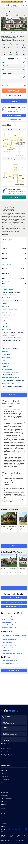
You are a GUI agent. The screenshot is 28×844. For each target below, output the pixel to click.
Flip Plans (21, 125)
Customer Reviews (5, 820)
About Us (3, 814)
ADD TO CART (14, 91)
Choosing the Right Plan (7, 755)
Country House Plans (7, 619)
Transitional (13, 294)
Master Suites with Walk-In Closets (11, 653)
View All (13, 588)
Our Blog (3, 826)
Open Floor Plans (6, 650)
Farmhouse (17, 292)
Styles (6, 8)
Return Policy (4, 776)
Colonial (5, 292)
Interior (5, 32)
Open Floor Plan (16, 340)
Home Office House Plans (9, 639)
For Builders (4, 804)
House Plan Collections (7, 761)
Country (11, 292)
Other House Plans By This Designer (13, 598)
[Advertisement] (14, 689)
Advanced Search (5, 748)
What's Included (5, 792)
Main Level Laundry (7, 337)
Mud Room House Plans (8, 648)
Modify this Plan (14, 197)
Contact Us (4, 773)
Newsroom (3, 823)
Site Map (25, 836)
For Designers (4, 801)
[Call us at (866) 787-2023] (26, 2)
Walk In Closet (6, 389)
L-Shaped (5, 342)
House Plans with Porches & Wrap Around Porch (13, 636)
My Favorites (4, 782)
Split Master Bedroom (17, 389)
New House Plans (5, 751)
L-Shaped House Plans (8, 642)
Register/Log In (5, 779)
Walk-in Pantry (15, 372)
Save (6, 15)
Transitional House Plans (8, 627)
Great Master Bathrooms (8, 645)
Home (2, 8)
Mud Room (5, 335)
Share (24, 15)
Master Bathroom (18, 386)
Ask (17, 15)
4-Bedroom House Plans (13, 606)
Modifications (4, 795)
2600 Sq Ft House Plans (13, 602)
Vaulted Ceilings (7, 340)
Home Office (20, 332)
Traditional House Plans (14, 8)
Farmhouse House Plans (8, 622)
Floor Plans (14, 32)
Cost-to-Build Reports (6, 798)
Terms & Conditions (3, 836)
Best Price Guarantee (6, 817)
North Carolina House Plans (9, 660)
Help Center (4, 770)
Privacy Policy (11, 836)
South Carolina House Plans (9, 663)
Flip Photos (23, 32)
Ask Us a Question (14, 101)
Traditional (5, 294)
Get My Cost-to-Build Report (14, 115)
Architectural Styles (6, 758)
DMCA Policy (18, 836)
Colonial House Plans (7, 617)
